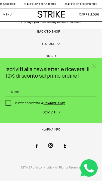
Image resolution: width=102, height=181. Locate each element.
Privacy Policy (54, 103)
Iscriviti (49, 112)
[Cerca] (94, 66)
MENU (7, 14)
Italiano (48, 44)
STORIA (51, 56)
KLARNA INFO (51, 129)
